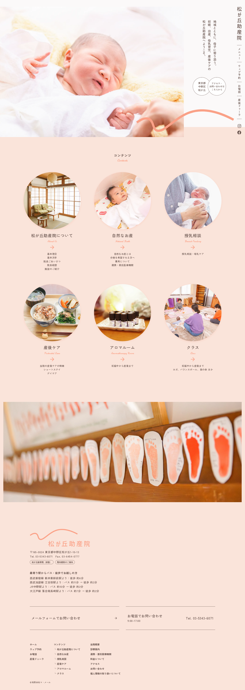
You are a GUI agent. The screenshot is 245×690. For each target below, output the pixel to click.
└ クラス (59, 673)
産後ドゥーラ (239, 107)
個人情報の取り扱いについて (105, 673)
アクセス (95, 664)
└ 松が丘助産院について (67, 649)
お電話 (239, 89)
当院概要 (95, 644)
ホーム (33, 644)
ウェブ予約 (239, 72)
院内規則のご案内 (65, 562)
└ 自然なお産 (61, 654)
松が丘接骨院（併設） (42, 562)
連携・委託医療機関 (100, 654)
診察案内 (95, 649)
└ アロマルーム (62, 668)
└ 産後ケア (60, 664)
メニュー (239, 53)
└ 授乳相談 (60, 659)
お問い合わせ (97, 668)
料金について (97, 659)
